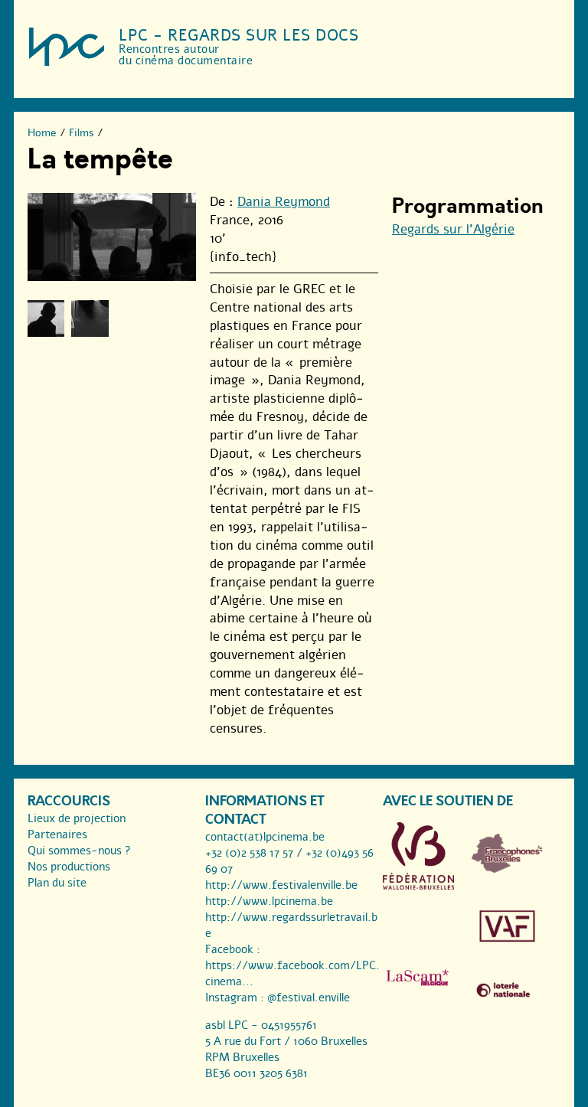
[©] (46, 318)
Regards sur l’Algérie (453, 229)
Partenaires (57, 834)
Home (42, 133)
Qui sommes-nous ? (79, 850)
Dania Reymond (283, 202)
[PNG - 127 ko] (507, 869)
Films (81, 133)
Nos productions (69, 866)
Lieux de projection (77, 818)
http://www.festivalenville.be (281, 885)
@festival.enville (308, 997)
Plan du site (57, 882)
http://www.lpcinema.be (269, 901)
